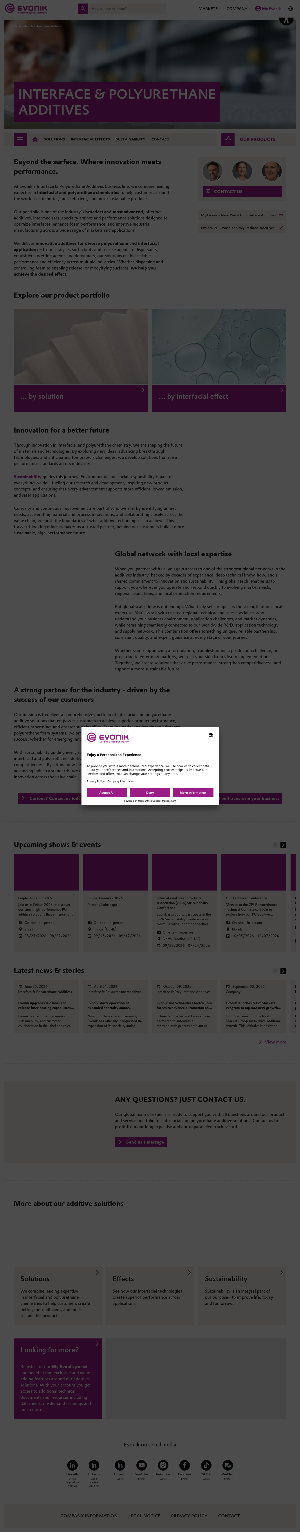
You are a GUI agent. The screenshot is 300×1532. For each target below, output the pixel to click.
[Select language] (210, 735)
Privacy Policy (96, 781)
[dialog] (150, 766)
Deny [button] (150, 792)
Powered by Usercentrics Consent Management (150, 801)
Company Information (120, 781)
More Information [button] (193, 792)
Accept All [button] (106, 792)
